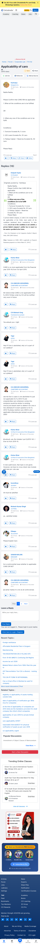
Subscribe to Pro (21, 864)
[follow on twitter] (2, 919)
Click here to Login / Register (12, 632)
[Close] (38, 2)
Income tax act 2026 (10, 661)
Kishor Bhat (15, 258)
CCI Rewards (5, 907)
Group (25, 904)
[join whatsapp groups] (25, 919)
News (23, 879)
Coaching (15, 14)
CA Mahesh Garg (17, 312)
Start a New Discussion (20, 752)
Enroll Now (31, 772)
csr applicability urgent (11, 731)
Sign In (35, 10)
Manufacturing (8, 650)
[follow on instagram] (11, 919)
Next (26, 604)
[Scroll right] (38, 14)
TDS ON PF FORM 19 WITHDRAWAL (15, 677)
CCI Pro (24, 907)
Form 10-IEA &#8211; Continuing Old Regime (18, 658)
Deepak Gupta (16, 173)
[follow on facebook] (7, 919)
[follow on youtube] (21, 919)
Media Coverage (30, 926)
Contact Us (21, 935)
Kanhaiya (14, 83)
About (6, 926)
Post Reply (6, 624)
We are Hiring (16, 926)
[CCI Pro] (20, 826)
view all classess (19, 806)
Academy (6, 14)
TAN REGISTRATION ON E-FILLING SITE (17, 654)
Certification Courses (28, 891)
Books (23, 14)
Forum (3, 882)
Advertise (7, 931)
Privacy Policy (10, 935)
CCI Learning (25, 901)
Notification (25, 888)
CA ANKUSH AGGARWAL (20, 283)
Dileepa (13, 531)
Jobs (30, 14)
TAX (2, 895)
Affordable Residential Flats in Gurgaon (16, 646)
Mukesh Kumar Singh (18, 506)
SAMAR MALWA (17, 555)
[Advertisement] (20, 37)
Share (22, 158)
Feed (2, 898)
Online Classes (20, 761)
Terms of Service (20, 931)
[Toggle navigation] (16, 10)
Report (35, 155)
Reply (14, 158)
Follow (30, 158)
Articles (4, 879)
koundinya (14, 483)
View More (30, 745)
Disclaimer (32, 931)
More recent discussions (9, 686)
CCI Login (31, 935)
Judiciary (4, 888)
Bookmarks (5, 901)
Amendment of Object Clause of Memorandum (19, 740)
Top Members (6, 904)
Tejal (12, 336)
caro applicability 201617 (11, 721)
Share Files (25, 885)
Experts (24, 882)
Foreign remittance (9, 642)
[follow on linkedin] (16, 919)
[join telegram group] (30, 919)
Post (21, 686)
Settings (4, 891)
